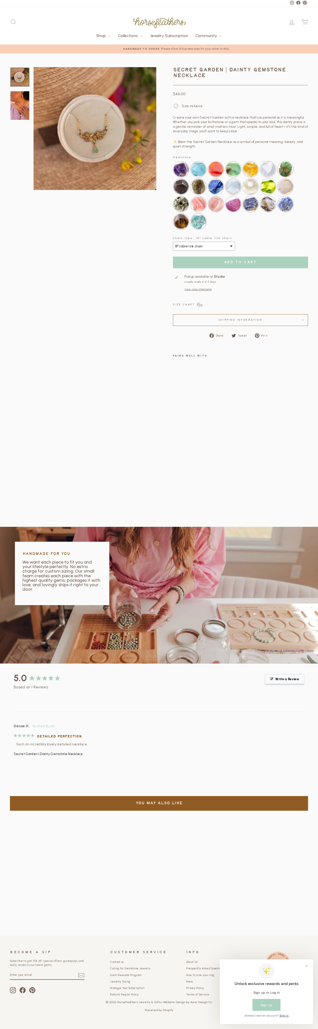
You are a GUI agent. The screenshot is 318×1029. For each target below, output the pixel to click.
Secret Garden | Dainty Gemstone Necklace (48, 754)
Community (207, 35)
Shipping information (240, 319)
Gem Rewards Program (125, 975)
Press (189, 981)
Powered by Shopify (159, 1010)
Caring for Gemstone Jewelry (130, 968)
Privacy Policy (195, 988)
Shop (101, 35)
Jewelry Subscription (169, 35)
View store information (198, 289)
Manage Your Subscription (127, 988)
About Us (192, 962)
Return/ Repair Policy (124, 994)
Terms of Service (197, 994)
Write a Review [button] (287, 679)
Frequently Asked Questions (205, 968)
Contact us (116, 962)
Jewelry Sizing (120, 981)
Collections (128, 35)
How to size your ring (200, 975)
